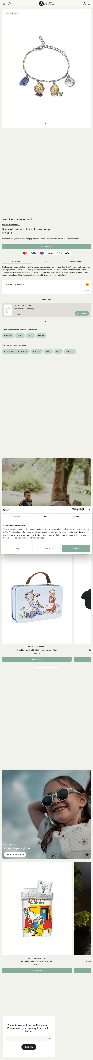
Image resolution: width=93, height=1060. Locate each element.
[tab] (45, 123)
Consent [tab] (16, 517)
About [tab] (77, 517)
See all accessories (15, 854)
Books (41, 335)
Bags (48, 351)
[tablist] (46, 261)
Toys (30, 335)
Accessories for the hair (15, 351)
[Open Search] (10, 3)
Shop (11, 219)
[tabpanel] (46, 270)
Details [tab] (46, 517)
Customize (45, 548)
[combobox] (29, 1038)
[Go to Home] (46, 3)
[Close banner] (89, 510)
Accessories (20, 219)
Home (4, 219)
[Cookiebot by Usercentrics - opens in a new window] (73, 510)
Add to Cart (82, 313)
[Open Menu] (4, 3)
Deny (17, 548)
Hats (58, 351)
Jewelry (30, 219)
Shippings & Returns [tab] (76, 261)
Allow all (76, 548)
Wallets (36, 351)
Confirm (28, 1047)
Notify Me (46, 246)
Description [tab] (16, 261)
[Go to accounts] (84, 4)
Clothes (8, 335)
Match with (46, 299)
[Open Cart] (88, 4)
